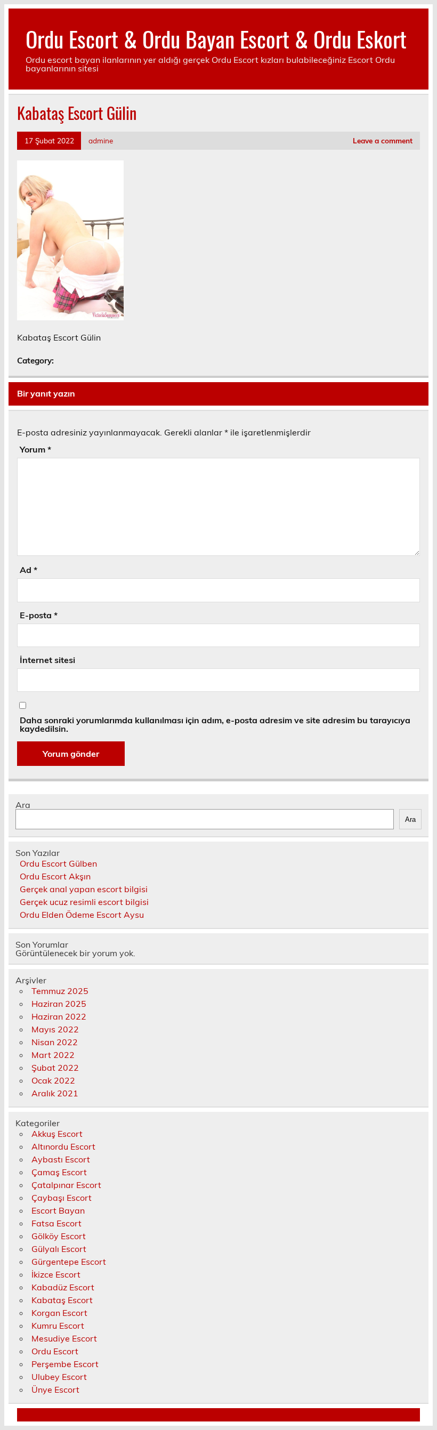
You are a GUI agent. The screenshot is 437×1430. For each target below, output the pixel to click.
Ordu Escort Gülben (58, 863)
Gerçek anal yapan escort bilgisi (84, 889)
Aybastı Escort (60, 1159)
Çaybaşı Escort (61, 1197)
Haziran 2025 (58, 1003)
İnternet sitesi (47, 660)
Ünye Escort (55, 1389)
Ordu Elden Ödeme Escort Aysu (82, 914)
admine (100, 140)
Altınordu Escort (63, 1146)
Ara (22, 804)
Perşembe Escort (65, 1364)
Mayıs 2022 (55, 1029)
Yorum (35, 449)
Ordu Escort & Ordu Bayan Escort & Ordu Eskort (216, 38)
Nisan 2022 (54, 1042)
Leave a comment (382, 140)
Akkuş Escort (57, 1133)
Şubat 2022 (55, 1067)
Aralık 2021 (54, 1093)
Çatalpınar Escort (66, 1184)
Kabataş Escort (62, 1300)
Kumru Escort (57, 1325)
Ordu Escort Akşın (55, 876)
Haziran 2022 (58, 1016)
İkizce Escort (55, 1274)
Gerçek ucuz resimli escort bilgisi (84, 901)
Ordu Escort (54, 1351)
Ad (28, 569)
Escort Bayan (58, 1210)
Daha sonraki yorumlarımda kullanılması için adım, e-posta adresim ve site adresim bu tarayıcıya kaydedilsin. (215, 724)
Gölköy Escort (58, 1236)
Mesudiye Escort (64, 1338)
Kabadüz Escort (62, 1287)
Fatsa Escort (56, 1223)
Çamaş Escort (59, 1172)
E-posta (39, 615)
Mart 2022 (53, 1054)
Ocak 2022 (53, 1080)
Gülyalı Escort (58, 1248)
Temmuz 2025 (59, 990)
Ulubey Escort (59, 1376)
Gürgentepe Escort (68, 1261)
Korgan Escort (59, 1312)
